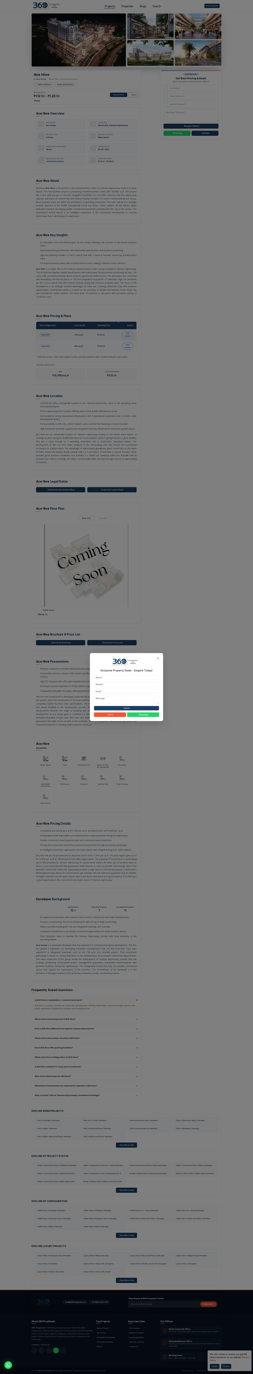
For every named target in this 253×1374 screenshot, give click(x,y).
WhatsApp (143, 714)
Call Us (110, 714)
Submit (127, 708)
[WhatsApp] (8, 1365)
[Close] (158, 658)
